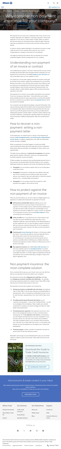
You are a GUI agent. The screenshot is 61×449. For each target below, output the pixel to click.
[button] (54, 3)
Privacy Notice (7, 445)
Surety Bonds (21, 415)
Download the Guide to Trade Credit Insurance (37, 351)
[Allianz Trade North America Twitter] (24, 431)
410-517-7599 (54, 445)
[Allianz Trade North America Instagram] (37, 431)
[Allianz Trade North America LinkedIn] (18, 431)
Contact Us (49, 410)
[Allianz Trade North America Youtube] (30, 431)
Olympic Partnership (8, 410)
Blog (33, 416)
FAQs (47, 413)
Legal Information (17, 445)
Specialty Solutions (22, 418)
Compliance (38, 445)
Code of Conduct (28, 445)
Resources (34, 410)
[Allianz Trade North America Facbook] (43, 431)
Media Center (35, 413)
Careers (5, 418)
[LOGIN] (50, 3)
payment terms (41, 100)
